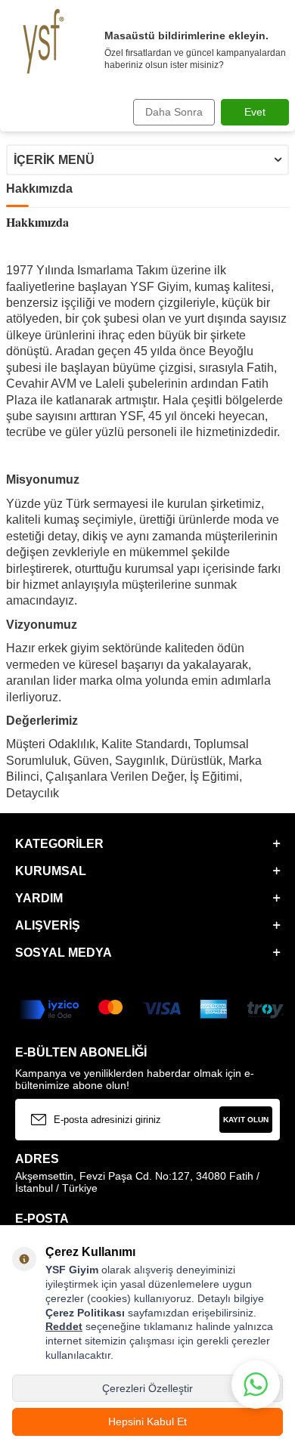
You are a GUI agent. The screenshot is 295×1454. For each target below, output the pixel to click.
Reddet (63, 1326)
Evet (255, 112)
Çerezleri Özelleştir (147, 1388)
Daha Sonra (174, 112)
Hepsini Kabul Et (147, 1421)
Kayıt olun (246, 1119)
